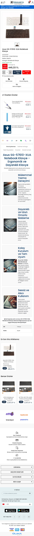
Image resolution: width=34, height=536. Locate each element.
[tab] (11, 146)
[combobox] (4, 504)
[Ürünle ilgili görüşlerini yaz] (12, 141)
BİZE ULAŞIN (17, 482)
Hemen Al (27, 72)
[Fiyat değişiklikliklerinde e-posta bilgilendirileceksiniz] (21, 141)
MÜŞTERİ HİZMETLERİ (17, 472)
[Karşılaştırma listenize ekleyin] (16, 141)
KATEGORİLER (17, 477)
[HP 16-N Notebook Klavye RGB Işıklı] (8, 388)
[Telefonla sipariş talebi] (26, 141)
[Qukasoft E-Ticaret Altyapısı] (17, 534)
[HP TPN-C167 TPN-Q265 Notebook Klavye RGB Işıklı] (25, 388)
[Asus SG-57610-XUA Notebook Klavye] (8, 351)
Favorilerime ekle (9, 76)
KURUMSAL (17, 467)
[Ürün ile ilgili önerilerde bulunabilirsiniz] (30, 141)
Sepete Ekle (18, 72)
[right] (32, 394)
